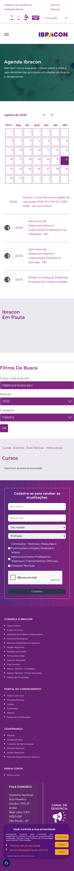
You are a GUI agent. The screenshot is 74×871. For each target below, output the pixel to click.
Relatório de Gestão (16, 651)
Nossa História (14, 625)
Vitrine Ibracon (55, 7)
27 (20, 131)
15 (67, 149)
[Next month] (52, 115)
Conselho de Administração (20, 744)
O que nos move (15, 630)
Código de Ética (14, 739)
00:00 (19, 227)
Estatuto (11, 735)
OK (4, 428)
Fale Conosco (13, 664)
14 (57, 149)
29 (39, 131)
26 (11, 131)
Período (5, 394)
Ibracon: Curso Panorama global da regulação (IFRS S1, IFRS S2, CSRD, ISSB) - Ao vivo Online (46, 202)
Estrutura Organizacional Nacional (23, 643)
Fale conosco (20, 786)
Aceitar (61, 852)
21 (58, 159)
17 (21, 159)
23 (11, 168)
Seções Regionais (15, 647)
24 (20, 168)
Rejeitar (62, 844)
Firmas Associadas (16, 656)
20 (48, 159)
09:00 (13, 201)
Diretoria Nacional (15, 748)
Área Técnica (34, 447)
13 (48, 149)
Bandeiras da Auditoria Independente (25, 634)
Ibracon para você (15, 695)
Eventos (18, 447)
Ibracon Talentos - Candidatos (21, 668)
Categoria (7, 410)
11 (30, 149)
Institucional (54, 447)
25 (30, 168)
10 (20, 149)
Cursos (6, 447)
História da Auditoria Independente (18, 7)
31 (58, 131)
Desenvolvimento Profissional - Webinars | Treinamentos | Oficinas (34, 559)
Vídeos (10, 704)
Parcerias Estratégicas (17, 638)
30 (48, 131)
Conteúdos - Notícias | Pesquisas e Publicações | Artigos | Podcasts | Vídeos (34, 548)
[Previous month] (44, 115)
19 (39, 159)
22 (66, 159)
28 (29, 131)
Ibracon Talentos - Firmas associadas (24, 673)
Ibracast (10, 713)
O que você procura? (14, 378)
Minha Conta (13, 775)
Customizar (61, 837)
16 (11, 159)
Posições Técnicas (23, 565)
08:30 (19, 279)
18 (30, 159)
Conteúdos (12, 708)
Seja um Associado (16, 660)
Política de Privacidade (18, 677)
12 (39, 149)
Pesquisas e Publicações (19, 717)
